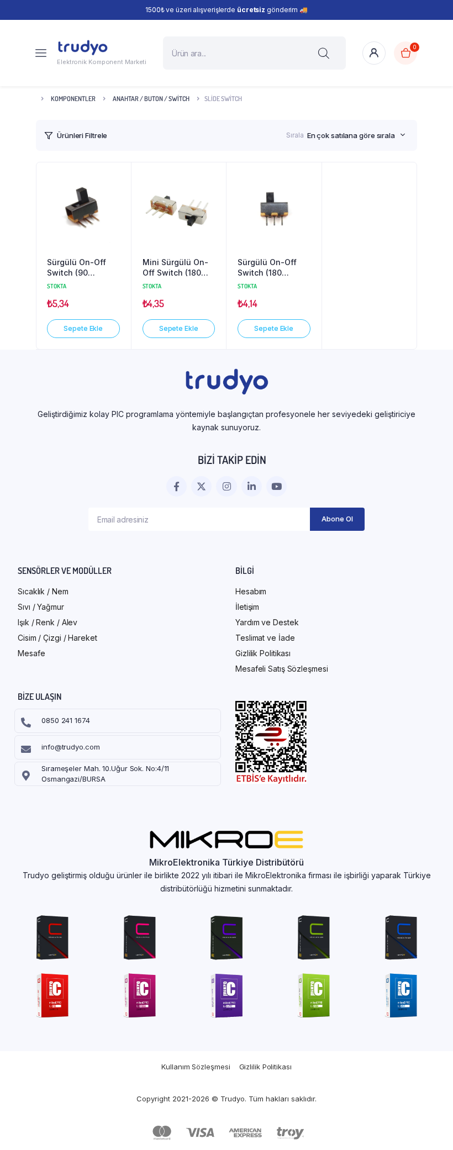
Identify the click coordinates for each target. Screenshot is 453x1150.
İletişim (247, 606)
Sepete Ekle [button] (83, 328)
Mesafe (31, 653)
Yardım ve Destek (266, 622)
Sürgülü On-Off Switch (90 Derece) (76, 267)
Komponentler (73, 98)
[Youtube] (276, 486)
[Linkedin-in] (251, 486)
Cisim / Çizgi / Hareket (57, 637)
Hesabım (250, 591)
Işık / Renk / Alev (47, 622)
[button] (117, 181)
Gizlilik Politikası (263, 653)
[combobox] (356, 135)
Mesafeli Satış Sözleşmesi (281, 668)
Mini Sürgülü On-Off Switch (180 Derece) (175, 267)
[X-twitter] (201, 486)
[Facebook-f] (176, 486)
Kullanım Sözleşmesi (195, 1066)
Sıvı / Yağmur (41, 606)
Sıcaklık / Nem (43, 591)
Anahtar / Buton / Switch (151, 98)
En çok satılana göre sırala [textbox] (351, 135)
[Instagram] (226, 486)
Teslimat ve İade (264, 637)
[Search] (323, 53)
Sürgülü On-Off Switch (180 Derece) (267, 267)
